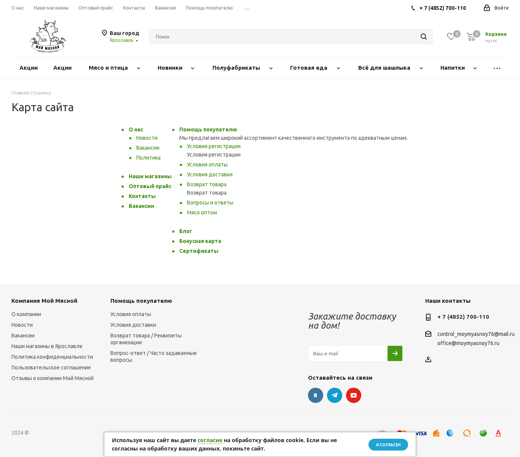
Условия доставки (210, 174)
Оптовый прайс (150, 186)
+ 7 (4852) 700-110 (463, 316)
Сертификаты (199, 251)
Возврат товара (207, 184)
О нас (136, 129)
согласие (210, 440)
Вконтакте (315, 395)
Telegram (334, 395)
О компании (26, 314)
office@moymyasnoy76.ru (468, 343)
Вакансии (148, 148)
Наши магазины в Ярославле (47, 346)
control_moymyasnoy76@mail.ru (476, 334)
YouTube (353, 395)
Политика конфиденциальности (52, 357)
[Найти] (424, 36)
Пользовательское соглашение (51, 367)
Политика (148, 158)
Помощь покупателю (208, 129)
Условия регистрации (214, 146)
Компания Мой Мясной (44, 300)
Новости (147, 138)
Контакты (142, 196)
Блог (185, 231)
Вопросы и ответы (210, 203)
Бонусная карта (200, 241)
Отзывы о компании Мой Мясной (52, 378)
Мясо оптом (202, 212)
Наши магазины (150, 176)
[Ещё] (497, 68)
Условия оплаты (207, 164)
